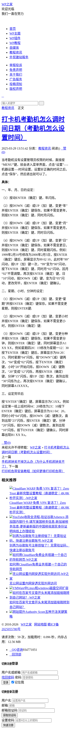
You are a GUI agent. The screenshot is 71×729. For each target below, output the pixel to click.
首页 (12, 28)
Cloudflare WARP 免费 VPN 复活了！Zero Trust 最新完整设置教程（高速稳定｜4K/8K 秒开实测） (39, 507)
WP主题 (15, 33)
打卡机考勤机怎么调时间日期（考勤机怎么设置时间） (33, 128)
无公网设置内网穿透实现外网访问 (33, 583)
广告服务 (15, 79)
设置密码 (8, 720)
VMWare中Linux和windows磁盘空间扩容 (40, 588)
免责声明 (15, 69)
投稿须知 (15, 84)
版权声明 (15, 88)
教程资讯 (15, 52)
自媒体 (14, 47)
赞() (6, 442)
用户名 (6, 700)
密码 (18, 677)
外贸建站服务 (18, 57)
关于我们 (15, 74)
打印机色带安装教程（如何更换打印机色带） (33, 471)
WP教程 (15, 43)
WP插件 (15, 38)
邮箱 (5, 705)
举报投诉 (15, 65)
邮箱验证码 (9, 710)
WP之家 (7, 4)
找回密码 (8, 677)
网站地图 (40, 624)
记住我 (19, 682)
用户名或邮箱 (11, 672)
